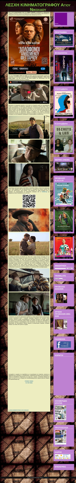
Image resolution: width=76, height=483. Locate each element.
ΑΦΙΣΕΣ (56, 20)
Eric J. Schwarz (46, 477)
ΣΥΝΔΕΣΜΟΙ (57, 18)
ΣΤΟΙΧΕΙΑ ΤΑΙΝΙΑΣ (29, 381)
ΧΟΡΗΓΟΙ (57, 21)
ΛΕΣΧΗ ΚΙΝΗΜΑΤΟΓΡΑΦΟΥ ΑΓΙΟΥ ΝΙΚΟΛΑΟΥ (19, 410)
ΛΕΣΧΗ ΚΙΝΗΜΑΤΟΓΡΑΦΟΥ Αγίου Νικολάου (38, 7)
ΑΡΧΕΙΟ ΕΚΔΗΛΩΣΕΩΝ (60, 15)
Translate (64, 279)
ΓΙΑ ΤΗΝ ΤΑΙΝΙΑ (29, 382)
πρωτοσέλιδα (59, 420)
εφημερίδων (62, 420)
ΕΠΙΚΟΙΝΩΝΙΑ (58, 23)
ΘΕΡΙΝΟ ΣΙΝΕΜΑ (58, 14)
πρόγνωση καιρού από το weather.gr (62, 459)
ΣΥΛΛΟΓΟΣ (57, 17)
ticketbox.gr (44, 191)
